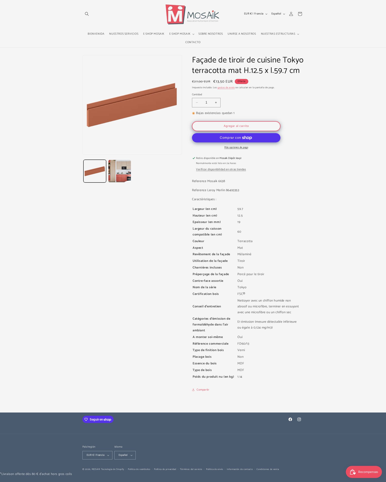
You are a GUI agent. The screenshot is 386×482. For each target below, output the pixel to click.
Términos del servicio (191, 469)
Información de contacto (240, 469)
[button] (86, 13)
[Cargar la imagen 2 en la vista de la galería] (119, 171)
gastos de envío (226, 87)
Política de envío (214, 469)
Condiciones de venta (268, 469)
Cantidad (197, 95)
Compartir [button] (203, 390)
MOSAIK (96, 469)
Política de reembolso (139, 469)
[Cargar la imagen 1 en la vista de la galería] (94, 171)
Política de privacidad (165, 469)
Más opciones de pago (236, 147)
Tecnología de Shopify (112, 469)
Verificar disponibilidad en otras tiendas (221, 169)
